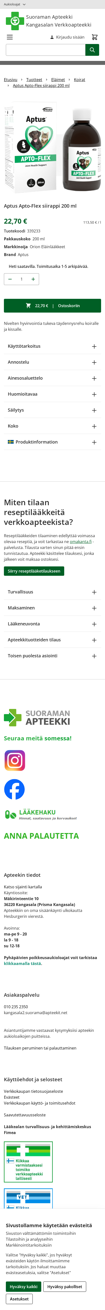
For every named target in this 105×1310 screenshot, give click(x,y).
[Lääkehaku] (52, 814)
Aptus (23, 254)
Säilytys (16, 410)
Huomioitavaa (22, 394)
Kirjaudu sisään (70, 37)
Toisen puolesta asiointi (32, 656)
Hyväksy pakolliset (64, 1286)
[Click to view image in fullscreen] (52, 147)
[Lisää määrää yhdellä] (33, 279)
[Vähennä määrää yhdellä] (10, 279)
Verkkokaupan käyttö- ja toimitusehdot (39, 1103)
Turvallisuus (20, 592)
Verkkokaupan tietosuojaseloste (33, 1091)
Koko (13, 426)
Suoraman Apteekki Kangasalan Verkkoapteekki (59, 21)
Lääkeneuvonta (24, 624)
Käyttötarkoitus (24, 346)
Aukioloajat (12, 4)
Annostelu (18, 362)
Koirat (79, 79)
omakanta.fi (81, 541)
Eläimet (58, 79)
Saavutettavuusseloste (25, 1115)
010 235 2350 (16, 1006)
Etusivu (10, 79)
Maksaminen (21, 608)
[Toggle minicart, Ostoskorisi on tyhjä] (94, 37)
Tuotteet (34, 79)
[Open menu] (10, 37)
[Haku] (92, 50)
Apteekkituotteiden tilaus (34, 640)
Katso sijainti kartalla (23, 887)
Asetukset (19, 1299)
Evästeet (12, 1097)
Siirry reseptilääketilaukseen (34, 571)
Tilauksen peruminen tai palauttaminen (40, 1048)
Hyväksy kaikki (23, 1286)
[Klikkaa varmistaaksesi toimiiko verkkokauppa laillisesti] (52, 1161)
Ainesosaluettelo (25, 378)
